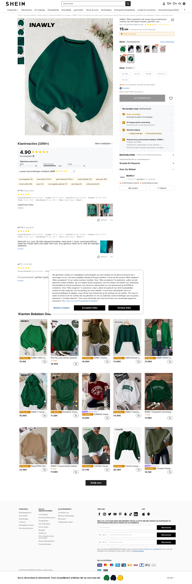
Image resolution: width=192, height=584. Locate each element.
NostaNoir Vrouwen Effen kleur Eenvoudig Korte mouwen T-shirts (65, 412)
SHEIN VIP (42, 533)
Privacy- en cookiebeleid (153, 549)
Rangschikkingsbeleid (46, 541)
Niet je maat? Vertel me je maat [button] (131, 92)
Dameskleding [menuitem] (53, 10)
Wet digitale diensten (26, 525)
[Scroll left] (181, 9)
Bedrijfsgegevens (25, 513)
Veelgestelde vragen (65, 522)
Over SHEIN (23, 516)
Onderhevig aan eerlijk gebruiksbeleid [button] (140, 125)
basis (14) (40, 184)
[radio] (123, 49)
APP (143, 509)
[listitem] (33, 344)
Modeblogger (23, 519)
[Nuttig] (98, 220)
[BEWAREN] (170, 98)
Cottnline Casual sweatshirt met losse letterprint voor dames (96, 466)
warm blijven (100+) (44, 179)
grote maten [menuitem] (78, 10)
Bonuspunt (62, 519)
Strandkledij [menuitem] (66, 10)
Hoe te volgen (43, 527)
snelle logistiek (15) (85, 179)
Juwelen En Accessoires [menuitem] (147, 10)
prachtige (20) (77, 184)
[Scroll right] (184, 9)
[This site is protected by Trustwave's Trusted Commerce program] (99, 570)
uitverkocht (142, 98)
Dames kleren (42, 15)
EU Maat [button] (129, 68)
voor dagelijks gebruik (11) (57, 184)
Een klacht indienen (26, 528)
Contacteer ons (63, 513)
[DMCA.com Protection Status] (105, 570)
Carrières (22, 522)
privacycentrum (138, 551)
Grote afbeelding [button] (167, 42)
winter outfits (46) (25, 184)
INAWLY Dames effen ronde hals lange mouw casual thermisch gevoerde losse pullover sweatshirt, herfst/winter (96, 358)
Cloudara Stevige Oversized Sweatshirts (159, 468)
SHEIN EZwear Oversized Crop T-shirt (127, 358)
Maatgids (42, 530)
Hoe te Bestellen (44, 524)
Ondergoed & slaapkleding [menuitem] (124, 10)
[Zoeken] (128, 3)
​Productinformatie (45, 544)
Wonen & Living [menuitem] (92, 10)
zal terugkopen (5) (26, 179)
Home (20, 15)
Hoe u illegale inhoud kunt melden (46, 537)
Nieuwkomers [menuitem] (26, 10)
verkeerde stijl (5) (92, 184)
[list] (118, 514)
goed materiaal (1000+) (64, 179)
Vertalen (21, 208)
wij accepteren (104, 560)
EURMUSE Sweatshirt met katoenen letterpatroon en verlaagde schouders (96, 414)
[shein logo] (15, 3)
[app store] (143, 515)
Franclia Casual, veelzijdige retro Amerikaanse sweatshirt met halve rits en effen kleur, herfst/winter (127, 466)
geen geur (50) (101, 179)
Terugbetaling (43, 521)
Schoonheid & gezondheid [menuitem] (168, 10)
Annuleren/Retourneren (47, 518)
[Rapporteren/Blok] (111, 220)
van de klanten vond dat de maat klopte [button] (138, 85)
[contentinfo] (136, 565)
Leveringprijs (43, 514)
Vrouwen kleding (30, 15)
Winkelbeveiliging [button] (133, 130)
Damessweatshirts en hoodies (60, 15)
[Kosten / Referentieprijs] (129, 30)
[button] (179, 3)
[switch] (73, 171)
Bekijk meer (96, 483)
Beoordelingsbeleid (26, 156)
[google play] (148, 515)
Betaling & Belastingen (66, 516)
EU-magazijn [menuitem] (40, 10)
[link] (169, 3)
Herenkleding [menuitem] (106, 10)
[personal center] (163, 3)
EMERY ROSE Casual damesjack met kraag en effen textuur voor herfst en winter (159, 358)
